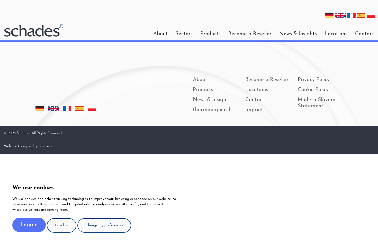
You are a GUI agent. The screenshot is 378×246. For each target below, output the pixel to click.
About (200, 79)
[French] (351, 15)
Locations (336, 34)
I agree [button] (29, 224)
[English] (340, 15)
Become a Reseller (250, 34)
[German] (329, 15)
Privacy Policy (314, 79)
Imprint (254, 109)
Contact (364, 34)
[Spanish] (361, 15)
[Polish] (371, 15)
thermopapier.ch (212, 109)
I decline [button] (61, 225)
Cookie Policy (313, 89)
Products (210, 34)
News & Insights (298, 34)
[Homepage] (33, 30)
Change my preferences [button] (104, 225)
